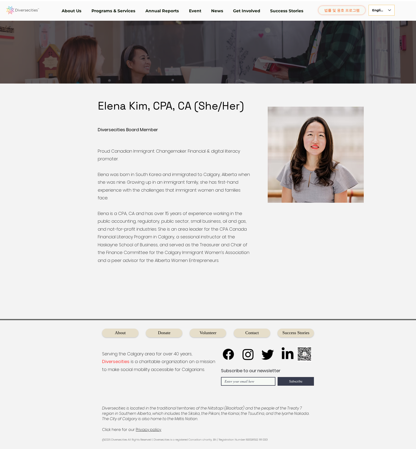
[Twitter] (267, 354)
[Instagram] (248, 354)
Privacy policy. (148, 429)
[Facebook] (228, 354)
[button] (73, 11)
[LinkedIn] (287, 354)
